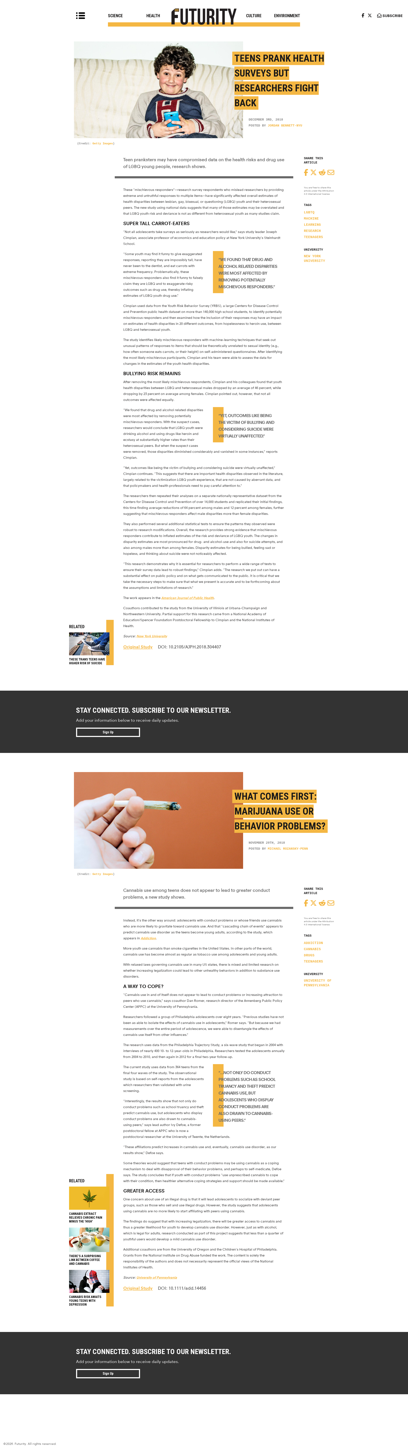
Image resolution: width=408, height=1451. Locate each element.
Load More (204, 1409)
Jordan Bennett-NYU (285, 126)
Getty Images (102, 143)
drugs (309, 955)
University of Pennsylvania (318, 983)
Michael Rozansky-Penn (288, 849)
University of (146, 1277)
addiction (313, 943)
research (312, 231)
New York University (314, 258)
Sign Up (108, 732)
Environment (287, 15)
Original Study (138, 646)
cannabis (312, 949)
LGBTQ (309, 212)
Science (115, 15)
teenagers (313, 237)
